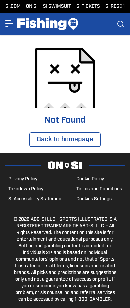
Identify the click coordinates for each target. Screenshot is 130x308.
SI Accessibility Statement (35, 199)
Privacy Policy (22, 179)
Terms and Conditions (99, 189)
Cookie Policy (90, 179)
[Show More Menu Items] (9, 23)
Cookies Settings (94, 199)
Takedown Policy (25, 189)
